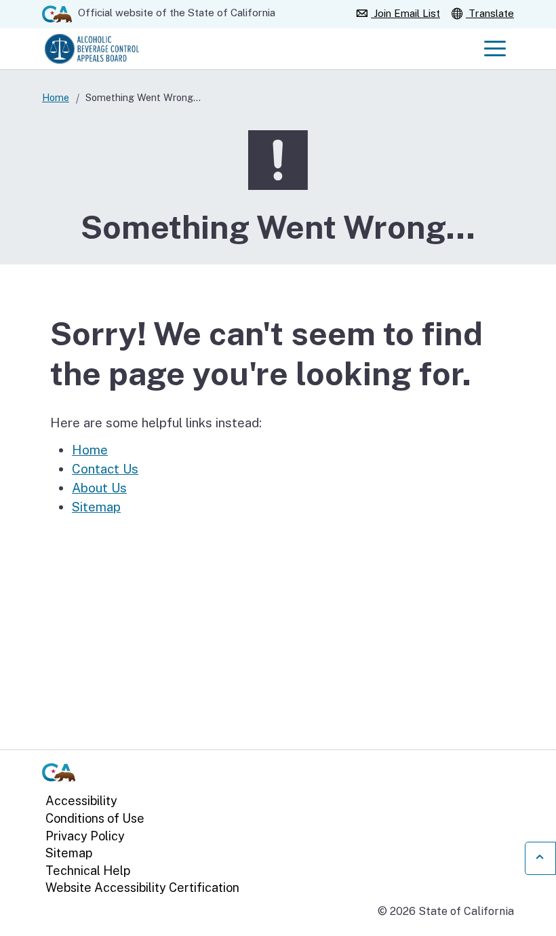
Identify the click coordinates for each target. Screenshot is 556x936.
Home (55, 97)
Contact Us (105, 468)
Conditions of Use (94, 818)
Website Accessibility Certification (142, 887)
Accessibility (81, 801)
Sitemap (96, 506)
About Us (99, 487)
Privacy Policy (85, 836)
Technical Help (87, 870)
